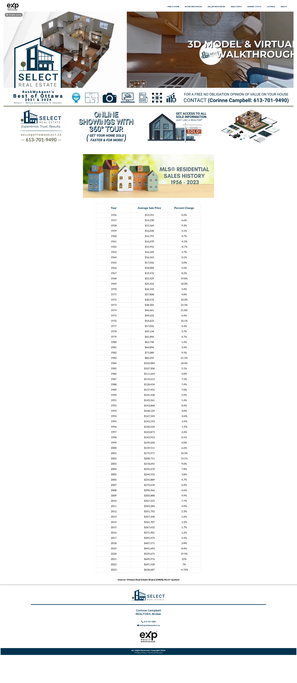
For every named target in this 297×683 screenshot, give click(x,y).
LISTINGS (271, 7)
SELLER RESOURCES (216, 7)
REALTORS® (236, 7)
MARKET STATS (254, 7)
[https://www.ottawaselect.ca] (13, 6)
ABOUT (284, 7)
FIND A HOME (173, 7)
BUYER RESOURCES (193, 7)
